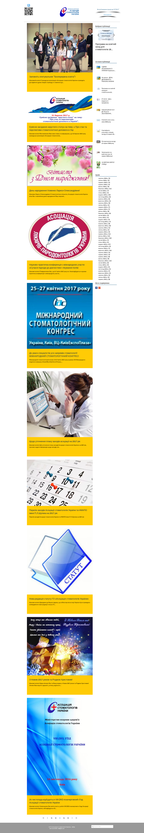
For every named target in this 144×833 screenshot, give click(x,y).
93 (60, 818)
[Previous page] (47, 818)
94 (64, 818)
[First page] (43, 818)
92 (55, 818)
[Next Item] (114, 35)
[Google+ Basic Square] (99, 288)
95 (68, 818)
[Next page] (72, 818)
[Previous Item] (98, 35)
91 (51, 818)
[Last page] (76, 818)
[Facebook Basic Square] (96, 288)
